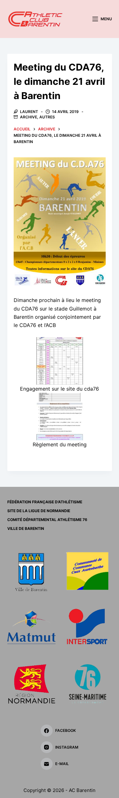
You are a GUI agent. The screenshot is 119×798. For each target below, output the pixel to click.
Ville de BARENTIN (25, 528)
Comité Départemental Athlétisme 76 (47, 519)
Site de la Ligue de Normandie (38, 510)
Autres (47, 117)
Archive (28, 117)
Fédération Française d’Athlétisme (44, 502)
